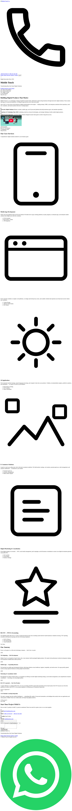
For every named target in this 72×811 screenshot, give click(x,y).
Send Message (4, 729)
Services (8, 75)
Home (2, 75)
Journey (12, 75)
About (5, 75)
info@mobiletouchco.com (9, 711)
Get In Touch (11, 88)
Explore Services (4, 88)
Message (2, 728)
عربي (20, 75)
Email (2, 721)
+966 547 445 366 (13, 73)
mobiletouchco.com (9, 718)
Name (2, 720)
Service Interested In (5, 723)
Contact (16, 75)
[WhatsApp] (36, 809)
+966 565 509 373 (5, 73)
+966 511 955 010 (8, 713)
